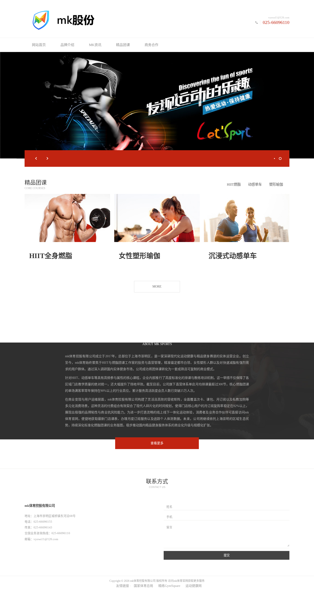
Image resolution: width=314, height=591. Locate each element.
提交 (227, 555)
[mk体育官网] (91, 20)
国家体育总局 (143, 586)
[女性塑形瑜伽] (157, 218)
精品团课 (123, 45)
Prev (36, 158)
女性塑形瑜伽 (139, 255)
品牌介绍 (67, 45)
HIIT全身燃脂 (50, 255)
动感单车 (255, 184)
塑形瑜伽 (276, 184)
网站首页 (39, 45)
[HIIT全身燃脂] (67, 218)
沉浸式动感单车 (232, 255)
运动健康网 (194, 586)
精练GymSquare (169, 586)
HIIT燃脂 (234, 184)
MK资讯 (95, 45)
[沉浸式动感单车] (246, 218)
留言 (169, 527)
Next (47, 158)
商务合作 (151, 45)
